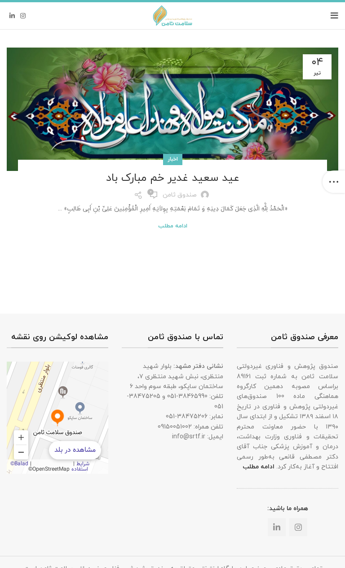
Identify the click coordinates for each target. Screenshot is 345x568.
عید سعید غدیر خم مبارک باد (172, 178)
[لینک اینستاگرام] (23, 16)
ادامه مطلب (172, 226)
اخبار (173, 159)
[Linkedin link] (12, 16)
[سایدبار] (334, 181)
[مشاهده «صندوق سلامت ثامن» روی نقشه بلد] (57, 418)
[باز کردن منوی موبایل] (334, 16)
